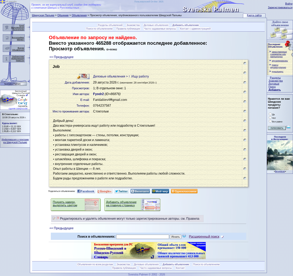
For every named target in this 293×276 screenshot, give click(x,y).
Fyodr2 (98, 94)
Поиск (272, 86)
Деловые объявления (156, 25)
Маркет (20, 39)
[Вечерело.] (280, 169)
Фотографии (18, 37)
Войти (288, 3)
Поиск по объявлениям (99, 28)
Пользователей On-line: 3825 (148, 1)
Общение (63, 15)
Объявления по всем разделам (95, 264)
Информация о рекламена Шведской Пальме (15, 141)
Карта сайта (254, 15)
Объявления (79, 15)
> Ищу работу (137, 76)
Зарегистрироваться (280, 7)
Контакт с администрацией (195, 28)
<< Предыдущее (61, 57)
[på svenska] (2, 2)
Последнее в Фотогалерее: (279, 138)
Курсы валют (9, 123)
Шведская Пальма (43, 15)
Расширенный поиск (204, 236)
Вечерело (280, 171)
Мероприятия (17, 27)
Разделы (275, 77)
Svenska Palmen (12, 84)
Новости (20, 60)
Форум (21, 48)
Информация (17, 58)
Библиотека (18, 56)
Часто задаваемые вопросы (160, 28)
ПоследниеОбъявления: (275, 45)
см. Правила (190, 218)
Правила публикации (128, 28)
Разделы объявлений (110, 25)
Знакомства (275, 80)
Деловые (273, 83)
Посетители (18, 29)
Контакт (180, 268)
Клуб (21, 25)
